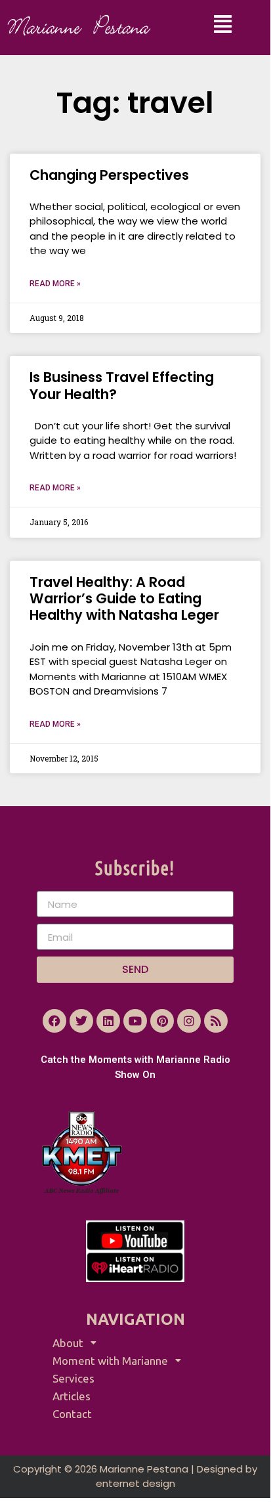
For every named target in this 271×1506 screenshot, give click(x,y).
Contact (72, 1414)
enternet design (135, 1483)
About (67, 1343)
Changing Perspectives (109, 174)
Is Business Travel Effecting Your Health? (122, 385)
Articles (71, 1396)
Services (73, 1378)
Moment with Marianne (110, 1360)
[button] (223, 24)
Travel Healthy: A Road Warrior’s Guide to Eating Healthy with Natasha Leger (124, 598)
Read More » (55, 283)
